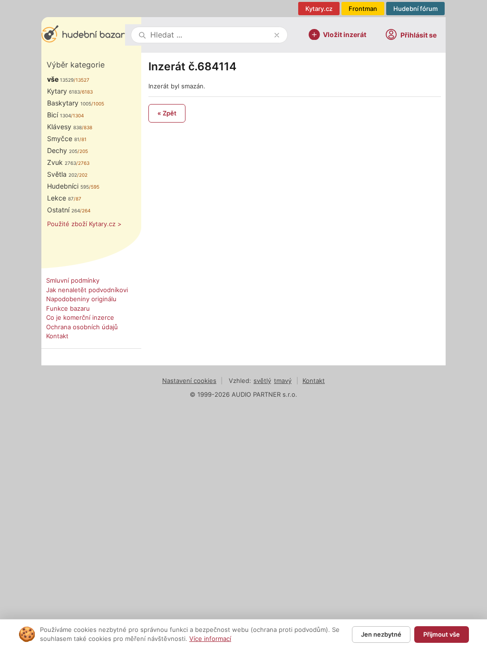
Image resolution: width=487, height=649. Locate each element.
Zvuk (61, 162)
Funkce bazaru (68, 308)
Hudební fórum (415, 8)
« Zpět (166, 113)
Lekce (60, 198)
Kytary (63, 91)
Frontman (363, 8)
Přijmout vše (441, 634)
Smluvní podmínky (72, 280)
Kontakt (57, 336)
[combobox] (210, 34)
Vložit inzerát (344, 34)
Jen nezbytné (381, 634)
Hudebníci (68, 186)
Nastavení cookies (189, 380)
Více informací (210, 638)
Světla (62, 174)
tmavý (283, 380)
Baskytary (69, 103)
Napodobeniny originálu (81, 299)
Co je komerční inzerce (80, 317)
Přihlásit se (418, 35)
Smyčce (63, 138)
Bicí (59, 115)
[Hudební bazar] (83, 35)
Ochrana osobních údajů (82, 327)
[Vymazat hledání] (277, 35)
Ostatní (63, 210)
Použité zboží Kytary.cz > (84, 224)
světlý (262, 380)
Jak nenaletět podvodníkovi (87, 290)
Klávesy (64, 127)
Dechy (62, 150)
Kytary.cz (318, 8)
